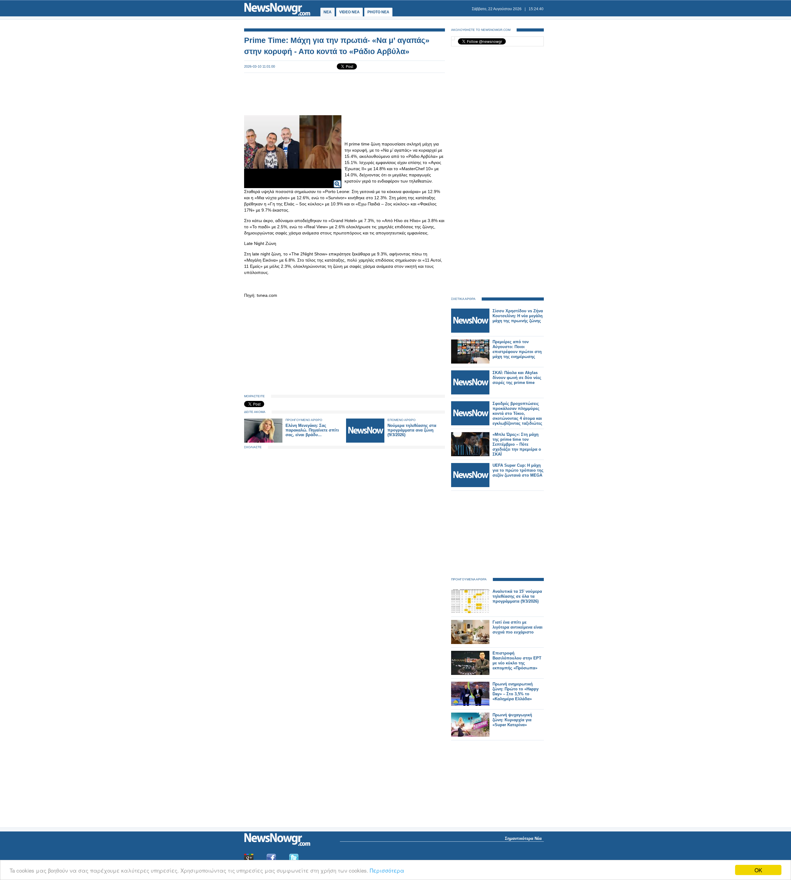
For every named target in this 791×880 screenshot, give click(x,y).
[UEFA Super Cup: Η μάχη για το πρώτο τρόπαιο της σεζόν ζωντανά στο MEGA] (470, 485)
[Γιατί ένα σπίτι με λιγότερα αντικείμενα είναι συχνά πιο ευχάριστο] (470, 642)
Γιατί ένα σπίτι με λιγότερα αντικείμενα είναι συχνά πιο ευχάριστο (518, 627)
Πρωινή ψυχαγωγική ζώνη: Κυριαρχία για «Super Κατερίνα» (512, 720)
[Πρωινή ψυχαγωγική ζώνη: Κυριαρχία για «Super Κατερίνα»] (470, 735)
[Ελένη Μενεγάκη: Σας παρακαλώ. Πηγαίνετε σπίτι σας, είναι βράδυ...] (263, 441)
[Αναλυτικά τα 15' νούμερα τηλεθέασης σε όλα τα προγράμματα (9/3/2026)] (470, 611)
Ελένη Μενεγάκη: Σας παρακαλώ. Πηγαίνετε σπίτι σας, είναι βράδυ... (312, 430)
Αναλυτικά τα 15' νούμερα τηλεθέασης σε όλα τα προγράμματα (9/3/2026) (517, 596)
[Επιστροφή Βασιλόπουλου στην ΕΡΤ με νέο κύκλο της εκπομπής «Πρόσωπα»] (470, 673)
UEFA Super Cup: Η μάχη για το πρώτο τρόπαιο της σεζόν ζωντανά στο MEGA (518, 470)
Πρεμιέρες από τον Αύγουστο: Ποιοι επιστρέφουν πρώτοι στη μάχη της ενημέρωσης (517, 349)
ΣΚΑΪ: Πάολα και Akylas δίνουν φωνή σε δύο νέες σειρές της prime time (517, 377)
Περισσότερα (387, 870)
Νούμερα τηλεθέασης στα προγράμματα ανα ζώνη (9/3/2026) (411, 430)
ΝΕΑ (328, 12)
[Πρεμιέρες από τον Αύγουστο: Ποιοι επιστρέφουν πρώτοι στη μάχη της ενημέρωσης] (470, 362)
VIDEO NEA (349, 12)
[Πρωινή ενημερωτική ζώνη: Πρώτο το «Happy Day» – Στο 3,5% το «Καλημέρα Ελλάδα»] (470, 704)
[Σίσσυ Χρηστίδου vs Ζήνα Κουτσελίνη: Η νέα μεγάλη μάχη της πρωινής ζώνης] (470, 331)
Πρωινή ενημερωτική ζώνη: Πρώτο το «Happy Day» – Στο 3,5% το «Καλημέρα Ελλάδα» (516, 691)
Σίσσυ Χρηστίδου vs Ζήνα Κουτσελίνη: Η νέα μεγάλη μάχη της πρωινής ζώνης (518, 316)
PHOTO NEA (378, 12)
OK (758, 870)
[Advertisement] (344, 93)
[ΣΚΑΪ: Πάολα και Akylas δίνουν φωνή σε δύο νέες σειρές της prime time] (470, 393)
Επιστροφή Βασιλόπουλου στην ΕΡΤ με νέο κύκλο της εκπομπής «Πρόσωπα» (517, 660)
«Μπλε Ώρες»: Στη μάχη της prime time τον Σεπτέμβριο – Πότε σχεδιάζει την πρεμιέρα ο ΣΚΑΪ (517, 444)
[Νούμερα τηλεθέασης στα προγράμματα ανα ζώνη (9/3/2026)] (365, 441)
